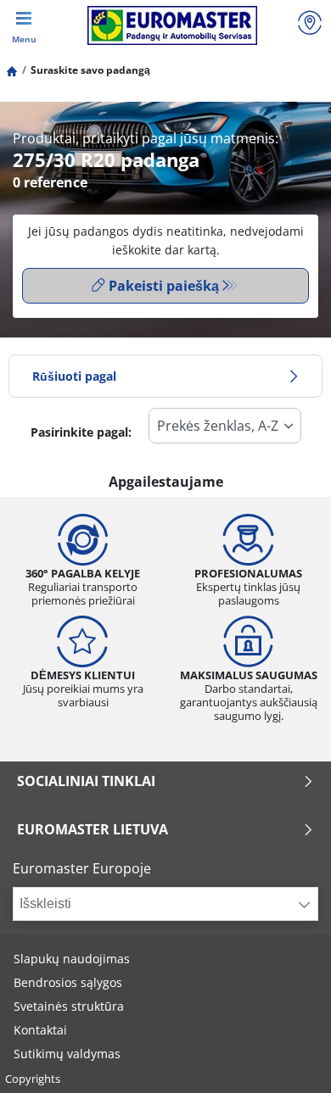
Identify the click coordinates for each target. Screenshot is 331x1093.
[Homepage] (12, 70)
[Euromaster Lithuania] (172, 25)
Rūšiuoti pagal (74, 376)
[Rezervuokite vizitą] (310, 25)
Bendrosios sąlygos (68, 982)
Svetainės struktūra (69, 1006)
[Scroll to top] (286, 1057)
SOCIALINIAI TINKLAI (86, 781)
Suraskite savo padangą (90, 70)
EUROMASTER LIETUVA (92, 829)
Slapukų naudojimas (72, 959)
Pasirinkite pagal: (81, 432)
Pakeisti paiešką (164, 285)
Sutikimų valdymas (67, 1054)
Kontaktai (40, 1030)
